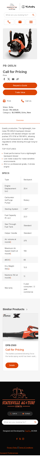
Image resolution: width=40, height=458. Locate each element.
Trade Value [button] (20, 92)
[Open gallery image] (20, 43)
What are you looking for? (17, 15)
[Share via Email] (13, 79)
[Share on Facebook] (4, 79)
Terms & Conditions (26, 448)
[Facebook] (17, 438)
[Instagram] (23, 438)
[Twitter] (20, 438)
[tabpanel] (20, 44)
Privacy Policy (12, 448)
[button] (9, 22)
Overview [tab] (20, 120)
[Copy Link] (17, 79)
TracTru (28, 431)
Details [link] (12, 365)
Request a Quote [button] (20, 85)
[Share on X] (8, 79)
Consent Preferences (9, 453)
